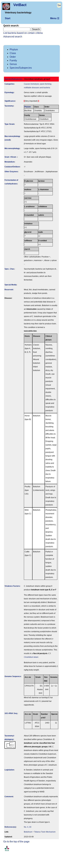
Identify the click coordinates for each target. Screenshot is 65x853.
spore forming (45, 84)
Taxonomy (9, 106)
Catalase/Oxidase (12, 167)
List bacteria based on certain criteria (23, 33)
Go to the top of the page (16, 841)
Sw (59, 5)
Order (13, 57)
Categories (9, 84)
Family (13, 60)
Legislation (9, 770)
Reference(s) (10, 827)
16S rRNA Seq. (11, 713)
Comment (9, 796)
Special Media (10, 285)
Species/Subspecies (21, 67)
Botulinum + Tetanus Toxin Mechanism (39, 832)
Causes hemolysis (31, 84)
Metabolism (10, 162)
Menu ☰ (54, 18)
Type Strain (9, 124)
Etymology (9, 92)
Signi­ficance (10, 101)
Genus (13, 64)
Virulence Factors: (12, 586)
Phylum (14, 49)
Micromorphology (12, 148)
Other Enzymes (11, 171)
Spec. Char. (9, 269)
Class (13, 53)
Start (7, 18)
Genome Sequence (13, 676)
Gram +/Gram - (11, 157)
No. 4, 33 (27, 827)
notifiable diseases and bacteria (37, 88)
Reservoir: (9, 290)
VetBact (19, 5)
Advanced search (12, 36)
